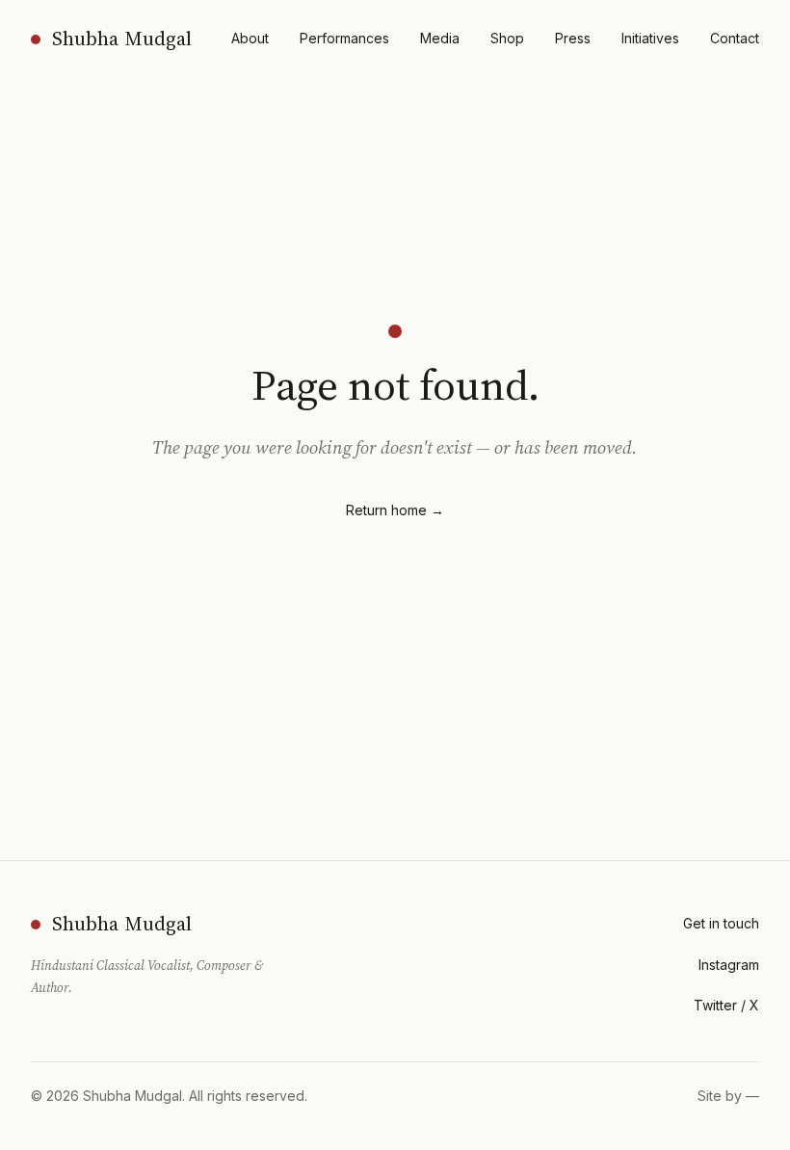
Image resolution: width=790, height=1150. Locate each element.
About (250, 38)
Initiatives (650, 38)
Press (573, 38)
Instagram (728, 964)
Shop (507, 38)
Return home (395, 510)
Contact (734, 38)
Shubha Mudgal (122, 38)
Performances (344, 38)
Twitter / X (726, 1005)
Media (440, 38)
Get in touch (721, 923)
